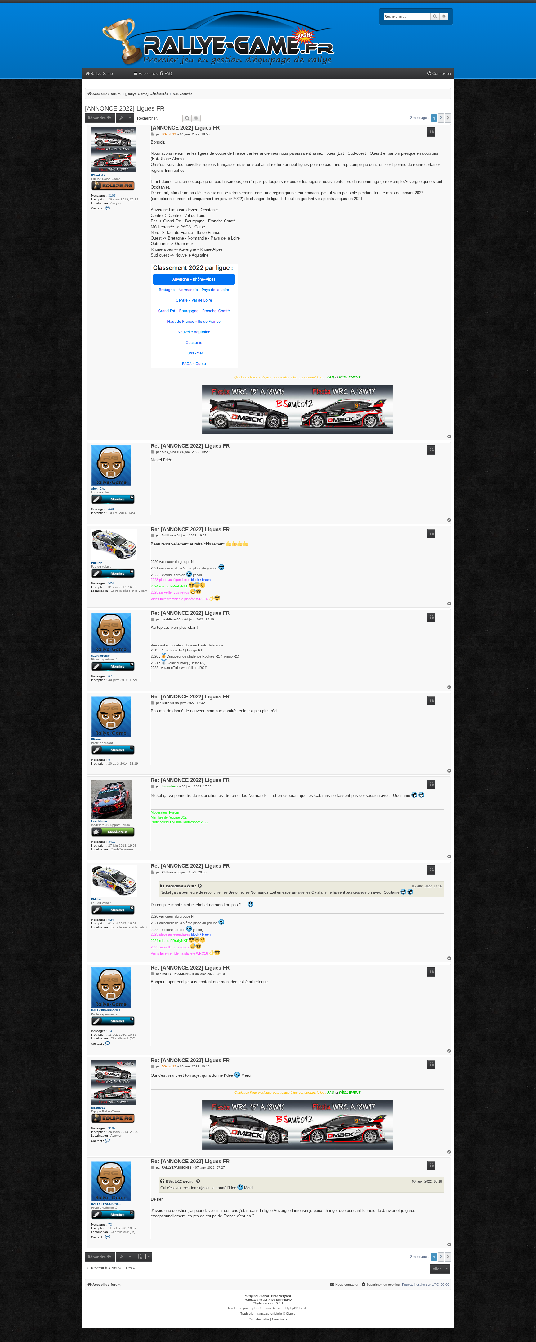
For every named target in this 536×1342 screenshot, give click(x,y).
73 (110, 1031)
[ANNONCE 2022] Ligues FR (124, 108)
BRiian (96, 739)
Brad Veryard (281, 1296)
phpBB (254, 1308)
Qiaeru (291, 1313)
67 (110, 676)
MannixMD (284, 1299)
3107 (112, 195)
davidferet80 (100, 655)
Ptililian (96, 562)
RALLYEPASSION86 (106, 1010)
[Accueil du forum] (218, 38)
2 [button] (441, 118)
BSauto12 (98, 175)
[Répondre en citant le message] (431, 132)
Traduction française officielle (261, 1313)
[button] (448, 118)
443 (111, 509)
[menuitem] (165, 74)
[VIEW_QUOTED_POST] (200, 886)
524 (111, 583)
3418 (112, 841)
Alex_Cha (98, 488)
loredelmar (99, 821)
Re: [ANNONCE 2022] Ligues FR (190, 446)
